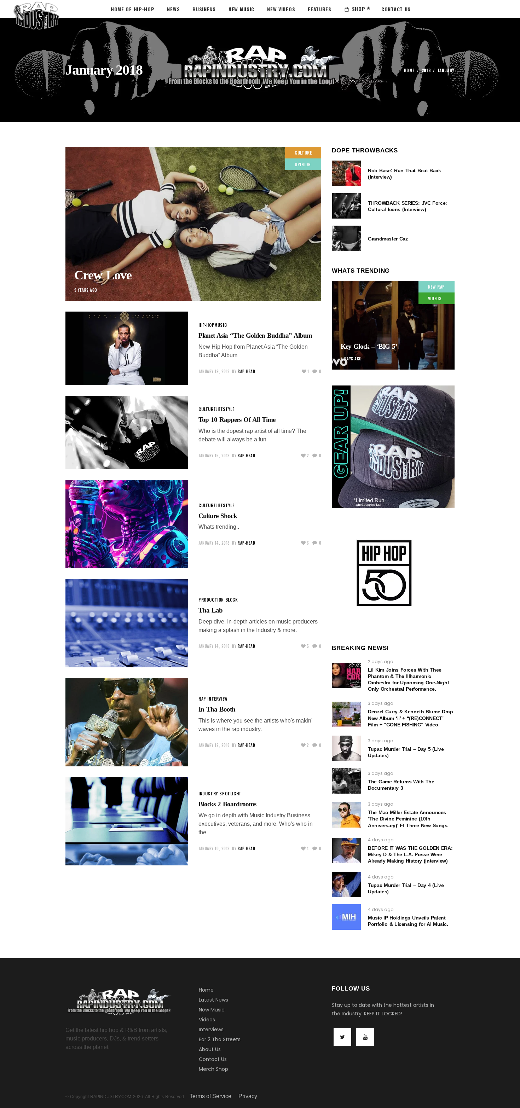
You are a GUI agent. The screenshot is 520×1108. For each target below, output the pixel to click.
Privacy (247, 1096)
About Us (210, 1049)
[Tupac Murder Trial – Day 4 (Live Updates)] (346, 884)
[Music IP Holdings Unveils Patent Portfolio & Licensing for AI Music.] (346, 917)
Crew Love (103, 275)
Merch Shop (213, 1069)
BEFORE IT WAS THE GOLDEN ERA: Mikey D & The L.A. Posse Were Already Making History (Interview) (410, 854)
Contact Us (213, 1059)
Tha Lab (210, 610)
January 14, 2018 (214, 543)
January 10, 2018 (214, 848)
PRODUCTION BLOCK (218, 600)
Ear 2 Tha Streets (220, 1039)
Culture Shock (217, 516)
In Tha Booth (216, 709)
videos (435, 298)
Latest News (213, 999)
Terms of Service (210, 1096)
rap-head (246, 371)
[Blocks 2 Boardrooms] (126, 821)
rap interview (213, 699)
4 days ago (380, 840)
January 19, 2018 (214, 371)
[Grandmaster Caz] (346, 238)
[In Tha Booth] (126, 722)
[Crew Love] (193, 224)
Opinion (303, 164)
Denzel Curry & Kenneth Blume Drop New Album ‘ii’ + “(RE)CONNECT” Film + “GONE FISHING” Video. (410, 718)
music (220, 325)
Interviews (211, 1029)
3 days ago (380, 703)
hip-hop (206, 325)
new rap (436, 287)
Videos (207, 1019)
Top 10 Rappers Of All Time (236, 419)
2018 (426, 70)
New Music (212, 1009)
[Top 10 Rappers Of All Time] (126, 432)
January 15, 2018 (214, 455)
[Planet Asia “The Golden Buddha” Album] (126, 348)
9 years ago (85, 290)
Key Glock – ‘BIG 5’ (369, 346)
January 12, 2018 (214, 745)
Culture (303, 153)
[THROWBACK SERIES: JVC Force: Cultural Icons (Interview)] (346, 206)
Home (409, 70)
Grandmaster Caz (388, 239)
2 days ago (380, 662)
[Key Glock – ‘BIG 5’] (393, 325)
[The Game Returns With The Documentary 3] (346, 781)
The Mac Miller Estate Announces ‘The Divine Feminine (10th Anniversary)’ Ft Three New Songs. (408, 819)
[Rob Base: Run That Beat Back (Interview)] (346, 173)
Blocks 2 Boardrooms (227, 804)
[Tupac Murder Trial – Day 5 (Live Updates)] (346, 748)
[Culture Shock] (126, 524)
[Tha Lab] (126, 623)
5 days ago (351, 358)
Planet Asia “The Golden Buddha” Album (255, 335)
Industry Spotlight (220, 793)
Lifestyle (224, 409)
